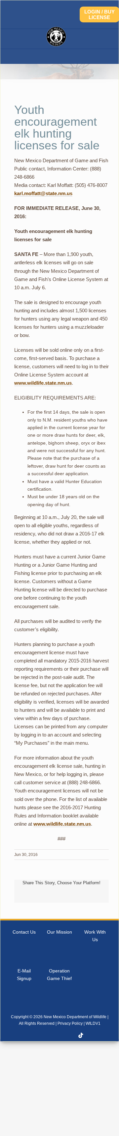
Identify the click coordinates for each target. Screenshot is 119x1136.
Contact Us (24, 932)
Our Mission (59, 932)
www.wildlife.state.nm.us (43, 383)
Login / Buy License (99, 14)
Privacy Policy (70, 1023)
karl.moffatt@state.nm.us (43, 193)
